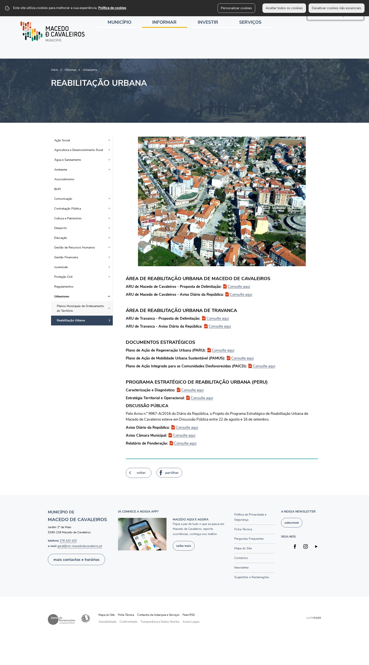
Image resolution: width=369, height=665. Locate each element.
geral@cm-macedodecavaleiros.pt (79, 546)
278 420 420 (68, 541)
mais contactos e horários (76, 559)
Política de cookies (112, 8)
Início (54, 70)
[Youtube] (316, 546)
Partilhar (172, 472)
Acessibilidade (85, 618)
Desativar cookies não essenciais (336, 8)
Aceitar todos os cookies (284, 8)
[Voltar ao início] (52, 31)
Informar (70, 70)
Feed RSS (189, 615)
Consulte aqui (239, 286)
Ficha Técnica (126, 615)
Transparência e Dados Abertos (160, 622)
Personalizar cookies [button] (236, 8)
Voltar (141, 472)
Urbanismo (90, 70)
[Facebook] (295, 546)
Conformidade (128, 622)
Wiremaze (313, 617)
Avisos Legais (191, 622)
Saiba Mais (183, 546)
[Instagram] (305, 546)
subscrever (291, 522)
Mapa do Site (106, 615)
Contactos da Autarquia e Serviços (158, 615)
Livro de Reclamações (61, 619)
